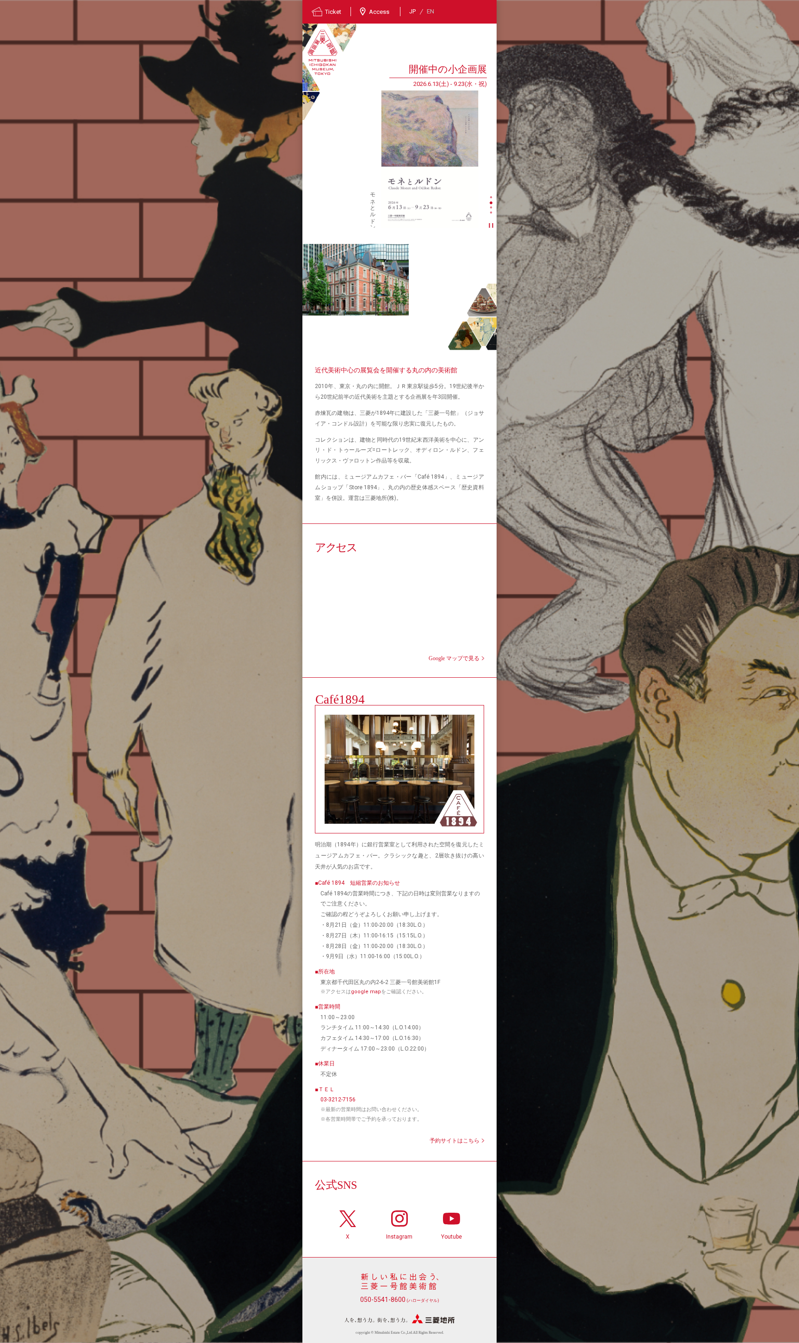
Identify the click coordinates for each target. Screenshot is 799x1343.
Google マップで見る (454, 658)
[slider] (429, 159)
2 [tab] (492, 203)
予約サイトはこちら (454, 1140)
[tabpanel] (394, 145)
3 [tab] (492, 208)
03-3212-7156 (338, 1099)
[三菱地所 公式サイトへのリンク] (399, 1319)
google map (366, 992)
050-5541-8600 (399, 1299)
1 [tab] (492, 198)
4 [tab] (492, 213)
